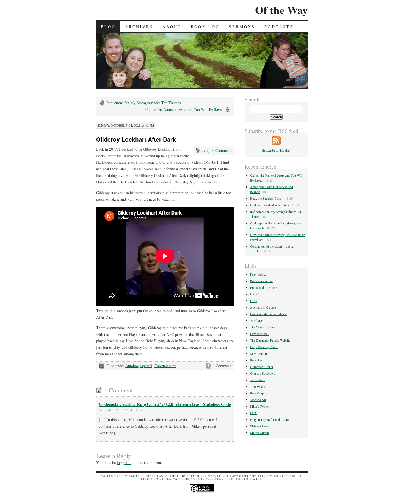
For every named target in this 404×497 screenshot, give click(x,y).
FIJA (253, 413)
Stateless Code (259, 426)
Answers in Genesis (263, 307)
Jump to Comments (217, 150)
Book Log (256, 360)
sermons (242, 26)
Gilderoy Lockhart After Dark (269, 205)
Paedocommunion (261, 281)
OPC (253, 300)
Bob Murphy (258, 393)
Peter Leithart (258, 274)
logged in (124, 462)
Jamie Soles (257, 380)
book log (205, 26)
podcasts (279, 26)
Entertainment (165, 365)
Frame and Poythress (264, 287)
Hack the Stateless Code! (266, 198)
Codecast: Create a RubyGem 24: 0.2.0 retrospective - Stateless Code (165, 404)
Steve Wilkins (259, 353)
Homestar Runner (261, 366)
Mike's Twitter (259, 406)
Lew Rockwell (259, 333)
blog (108, 26)
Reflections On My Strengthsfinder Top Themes (143, 102)
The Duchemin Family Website (270, 340)
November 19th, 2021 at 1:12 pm (121, 410)
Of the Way (281, 10)
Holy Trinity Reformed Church (270, 419)
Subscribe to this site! (276, 150)
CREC (254, 294)
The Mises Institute (262, 327)
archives (139, 26)
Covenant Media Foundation (268, 314)
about (171, 26)
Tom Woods (258, 386)
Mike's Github (259, 432)
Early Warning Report (264, 347)
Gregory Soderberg (262, 373)
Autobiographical (138, 365)
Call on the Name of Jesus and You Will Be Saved (184, 109)
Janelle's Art (258, 399)
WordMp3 (257, 320)
